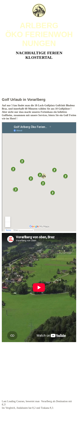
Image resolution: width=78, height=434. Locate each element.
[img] (39, 10)
